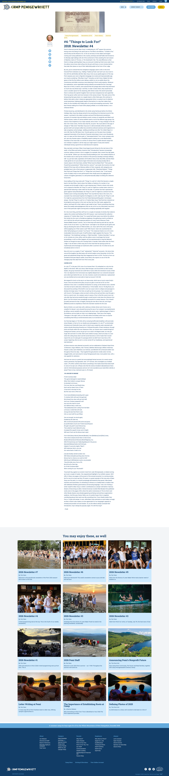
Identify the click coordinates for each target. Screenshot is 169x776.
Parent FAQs (80, 756)
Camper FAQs (62, 749)
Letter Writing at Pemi (30, 704)
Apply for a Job (99, 741)
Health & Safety (81, 750)
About (41, 736)
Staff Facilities (99, 746)
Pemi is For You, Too (82, 745)
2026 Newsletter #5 (118, 572)
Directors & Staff (44, 741)
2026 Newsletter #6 (73, 572)
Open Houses (80, 741)
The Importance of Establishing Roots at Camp (84, 705)
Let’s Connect (117, 739)
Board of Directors (45, 743)
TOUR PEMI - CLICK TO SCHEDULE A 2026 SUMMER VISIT (14, 1)
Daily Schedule (62, 738)
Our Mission (43, 739)
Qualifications (99, 743)
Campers (61, 736)
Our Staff (79, 746)
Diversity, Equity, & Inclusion (45, 745)
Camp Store (69, 762)
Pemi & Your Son (81, 743)
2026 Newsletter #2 (118, 616)
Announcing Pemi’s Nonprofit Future (127, 660)
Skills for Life (62, 747)
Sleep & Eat (61, 744)
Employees (98, 736)
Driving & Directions (81, 762)
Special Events (62, 742)
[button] (50, 50)
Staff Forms (98, 748)
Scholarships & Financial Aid (83, 753)
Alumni (115, 736)
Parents (78, 736)
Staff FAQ (98, 750)
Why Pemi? (79, 739)
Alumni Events (117, 743)
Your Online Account (97, 762)
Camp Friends (62, 746)
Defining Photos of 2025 (121, 704)
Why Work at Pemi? (100, 739)
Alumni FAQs (117, 746)
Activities (61, 740)
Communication (81, 748)
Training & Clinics (100, 745)
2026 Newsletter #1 (28, 660)
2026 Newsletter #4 (28, 616)
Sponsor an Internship (119, 745)
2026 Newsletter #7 (28, 572)
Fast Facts (43, 748)
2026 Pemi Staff (72, 660)
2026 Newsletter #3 (73, 616)
